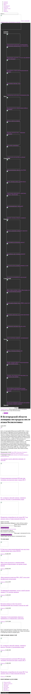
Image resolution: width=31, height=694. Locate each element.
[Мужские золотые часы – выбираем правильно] (13, 131)
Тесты (5, 9)
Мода (5, 4)
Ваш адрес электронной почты (22, 533)
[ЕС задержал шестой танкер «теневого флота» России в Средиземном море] (10, 495)
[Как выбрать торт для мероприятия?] (13, 252)
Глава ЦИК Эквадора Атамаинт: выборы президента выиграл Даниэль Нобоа (14, 453)
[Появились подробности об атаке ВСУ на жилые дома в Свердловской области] (10, 514)
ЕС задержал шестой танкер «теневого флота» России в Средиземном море (13, 498)
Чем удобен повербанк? (13, 145)
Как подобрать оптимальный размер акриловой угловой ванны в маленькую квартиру (17, 390)
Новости (6, 11)
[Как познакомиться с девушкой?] (13, 204)
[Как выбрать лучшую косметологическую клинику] (13, 69)
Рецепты (6, 7)
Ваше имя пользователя (21, 524)
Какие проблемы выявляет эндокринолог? (17, 337)
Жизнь (6, 684)
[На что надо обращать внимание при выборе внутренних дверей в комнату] (13, 401)
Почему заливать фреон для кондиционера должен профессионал (18, 363)
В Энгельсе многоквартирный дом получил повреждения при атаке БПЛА (15, 550)
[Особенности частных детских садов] (13, 325)
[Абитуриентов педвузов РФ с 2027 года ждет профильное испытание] (4, 574)
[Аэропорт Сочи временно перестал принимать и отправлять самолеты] (4, 614)
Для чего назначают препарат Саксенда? (17, 230)
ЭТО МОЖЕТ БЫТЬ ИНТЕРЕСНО (10, 459)
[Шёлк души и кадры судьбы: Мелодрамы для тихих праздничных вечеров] (13, 288)
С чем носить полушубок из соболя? (16, 157)
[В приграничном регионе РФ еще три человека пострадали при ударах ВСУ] (10, 475)
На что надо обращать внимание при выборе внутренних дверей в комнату (18, 403)
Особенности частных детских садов (16, 326)
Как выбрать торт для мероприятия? (16, 254)
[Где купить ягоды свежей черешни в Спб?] (13, 264)
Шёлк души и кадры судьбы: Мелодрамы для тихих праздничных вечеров (18, 290)
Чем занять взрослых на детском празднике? (18, 314)
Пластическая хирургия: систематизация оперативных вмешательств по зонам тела (17, 45)
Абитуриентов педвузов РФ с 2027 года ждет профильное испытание (15, 578)
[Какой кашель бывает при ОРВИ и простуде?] (13, 301)
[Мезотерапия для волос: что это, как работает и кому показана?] (13, 56)
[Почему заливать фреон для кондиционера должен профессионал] (13, 361)
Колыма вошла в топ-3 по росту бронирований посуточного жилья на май (14, 604)
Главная (6, 1)
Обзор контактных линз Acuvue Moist (16, 170)
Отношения (7, 5)
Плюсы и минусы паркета (13, 120)
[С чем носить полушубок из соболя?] (13, 155)
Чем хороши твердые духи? (14, 83)
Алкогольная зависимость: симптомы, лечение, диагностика (16, 194)
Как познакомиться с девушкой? (15, 206)
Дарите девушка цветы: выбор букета (16, 181)
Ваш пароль (18, 526)
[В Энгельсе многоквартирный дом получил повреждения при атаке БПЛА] (4, 546)
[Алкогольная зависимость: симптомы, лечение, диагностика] (13, 191)
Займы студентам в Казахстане (14, 350)
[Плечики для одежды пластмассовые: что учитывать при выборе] (13, 374)
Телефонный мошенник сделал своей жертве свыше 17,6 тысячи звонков (15, 591)
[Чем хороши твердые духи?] (13, 82)
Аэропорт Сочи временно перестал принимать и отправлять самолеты (12, 617)
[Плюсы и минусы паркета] (13, 119)
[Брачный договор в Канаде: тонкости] (13, 216)
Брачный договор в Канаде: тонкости (16, 217)
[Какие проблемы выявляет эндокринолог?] (13, 336)
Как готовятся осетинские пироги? (16, 242)
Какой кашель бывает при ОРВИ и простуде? (18, 303)
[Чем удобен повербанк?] (13, 144)
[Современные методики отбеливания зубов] (13, 93)
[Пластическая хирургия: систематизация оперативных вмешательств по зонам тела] (13, 43)
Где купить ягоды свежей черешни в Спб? (17, 265)
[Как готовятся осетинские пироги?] (13, 241)
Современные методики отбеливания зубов (18, 95)
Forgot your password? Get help (8, 529)
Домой (2, 409)
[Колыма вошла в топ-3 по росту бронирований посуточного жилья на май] (4, 600)
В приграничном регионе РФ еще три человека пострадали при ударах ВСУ (13, 479)
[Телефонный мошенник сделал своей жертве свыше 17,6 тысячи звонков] (4, 587)
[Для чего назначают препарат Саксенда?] (13, 229)
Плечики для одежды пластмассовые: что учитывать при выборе (17, 376)
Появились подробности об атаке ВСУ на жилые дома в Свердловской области (14, 518)
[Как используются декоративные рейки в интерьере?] (13, 106)
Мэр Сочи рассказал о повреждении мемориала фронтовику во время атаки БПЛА (14, 564)
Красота (6, 3)
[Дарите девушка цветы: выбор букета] (13, 180)
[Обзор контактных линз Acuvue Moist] (13, 168)
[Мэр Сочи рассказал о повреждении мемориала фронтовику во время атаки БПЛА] (4, 559)
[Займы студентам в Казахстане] (13, 349)
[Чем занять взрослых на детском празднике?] (13, 313)
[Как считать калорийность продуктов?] (13, 275)
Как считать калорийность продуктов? (16, 277)
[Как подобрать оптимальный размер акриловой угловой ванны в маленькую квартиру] (13, 387)
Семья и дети (7, 8)
